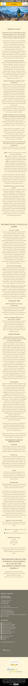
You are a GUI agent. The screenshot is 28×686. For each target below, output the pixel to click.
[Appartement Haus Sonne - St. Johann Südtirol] (24, 5)
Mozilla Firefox (14, 541)
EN (26, 1)
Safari (14, 544)
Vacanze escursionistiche (8, 629)
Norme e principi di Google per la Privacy (14, 428)
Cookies (4, 639)
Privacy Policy (22, 451)
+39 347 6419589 (9, 1)
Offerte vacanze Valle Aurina (9, 627)
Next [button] (24, 12)
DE (23, 1)
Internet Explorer (14, 542)
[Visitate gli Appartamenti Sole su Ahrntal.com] (14, 674)
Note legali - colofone (7, 636)
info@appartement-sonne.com (14, 78)
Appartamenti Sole (6, 623)
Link (18, 414)
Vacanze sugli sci (6, 630)
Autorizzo (16, 684)
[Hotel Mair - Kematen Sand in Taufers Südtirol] (3, 5)
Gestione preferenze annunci (14, 430)
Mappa (19, 1)
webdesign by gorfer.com (8, 642)
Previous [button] (3, 12)
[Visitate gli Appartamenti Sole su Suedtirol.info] (14, 666)
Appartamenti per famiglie (8, 624)
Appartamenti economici (8, 626)
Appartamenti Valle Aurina (8, 632)
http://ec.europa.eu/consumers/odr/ (14, 577)
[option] (14, 13)
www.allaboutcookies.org (15, 263)
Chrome (14, 539)
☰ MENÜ (14, 4)
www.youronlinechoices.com (19, 533)
